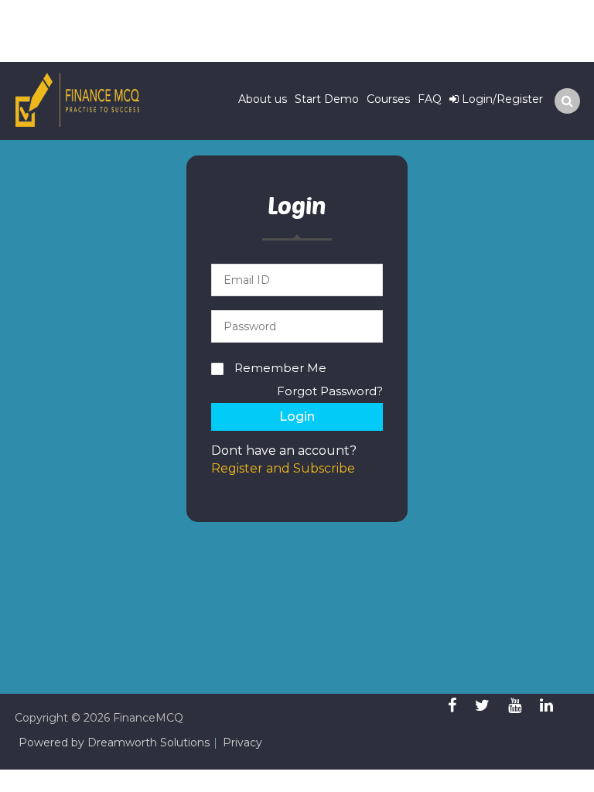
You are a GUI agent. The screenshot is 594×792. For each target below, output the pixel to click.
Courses (388, 99)
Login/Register (501, 99)
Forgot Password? (330, 391)
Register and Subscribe (283, 468)
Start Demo (327, 99)
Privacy (242, 742)
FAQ (430, 99)
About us (262, 99)
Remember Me (280, 367)
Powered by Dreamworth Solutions (114, 742)
